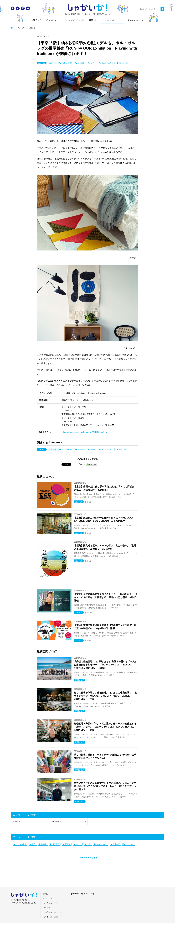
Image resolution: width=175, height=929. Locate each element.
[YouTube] (28, 8)
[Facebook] (12, 8)
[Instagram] (23, 8)
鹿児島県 (55, 844)
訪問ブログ (36, 20)
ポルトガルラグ (107, 63)
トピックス (56, 821)
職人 (33, 844)
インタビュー (52, 20)
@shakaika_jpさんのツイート (83, 894)
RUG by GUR (67, 63)
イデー (93, 63)
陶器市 (43, 844)
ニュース (20, 28)
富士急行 (116, 844)
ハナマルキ (130, 844)
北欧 (88, 844)
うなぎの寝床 (21, 844)
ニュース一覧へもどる (87, 857)
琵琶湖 (67, 844)
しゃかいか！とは (136, 20)
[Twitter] (18, 8)
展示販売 (81, 63)
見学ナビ (93, 20)
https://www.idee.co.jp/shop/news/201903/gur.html (84, 432)
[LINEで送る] (91, 464)
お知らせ (31, 28)
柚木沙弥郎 (123, 63)
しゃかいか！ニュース (112, 20)
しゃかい (88, 8)
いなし (78, 844)
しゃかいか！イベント (73, 20)
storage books (101, 844)
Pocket (82, 464)
